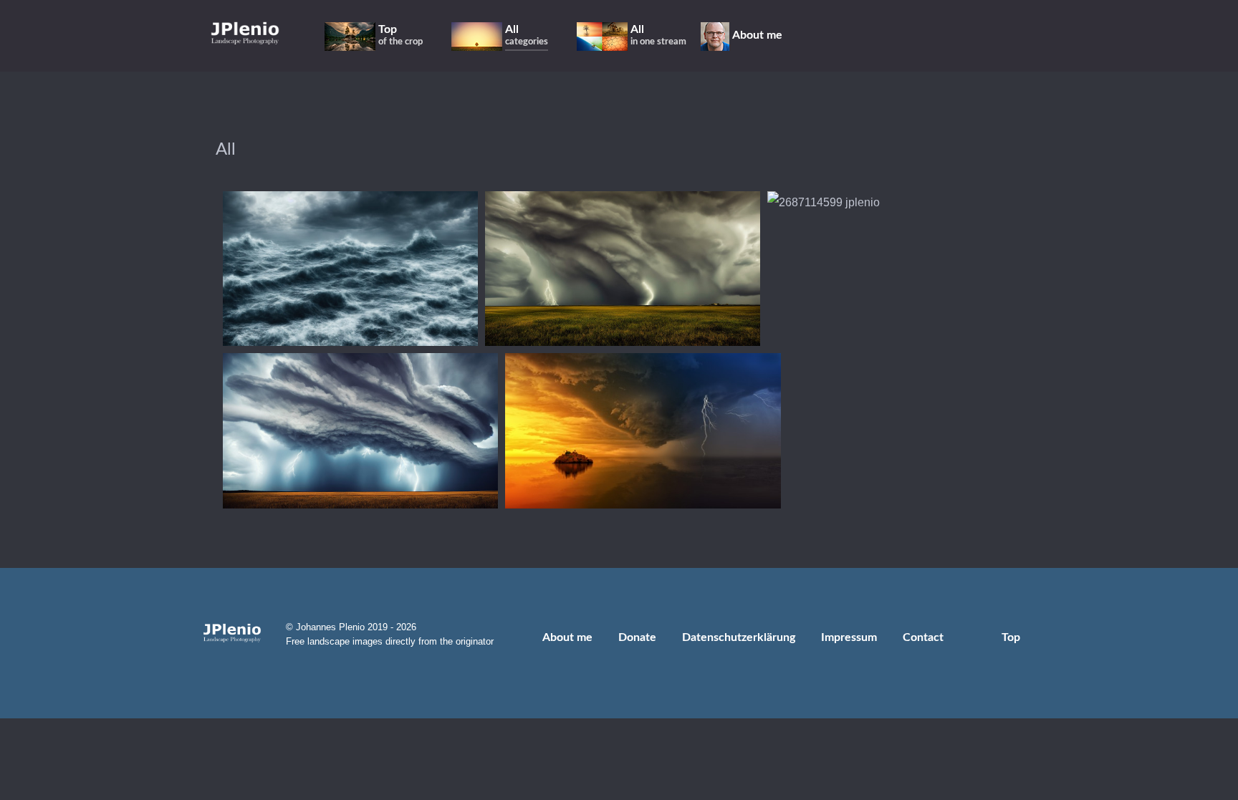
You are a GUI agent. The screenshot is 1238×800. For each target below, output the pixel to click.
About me (567, 637)
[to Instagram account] (877, 35)
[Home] (245, 32)
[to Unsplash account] (979, 35)
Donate (637, 637)
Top (1012, 637)
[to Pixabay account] (939, 35)
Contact (923, 637)
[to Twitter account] (898, 35)
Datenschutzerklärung (738, 637)
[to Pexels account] (959, 35)
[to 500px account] (918, 35)
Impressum (849, 637)
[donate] (1033, 35)
